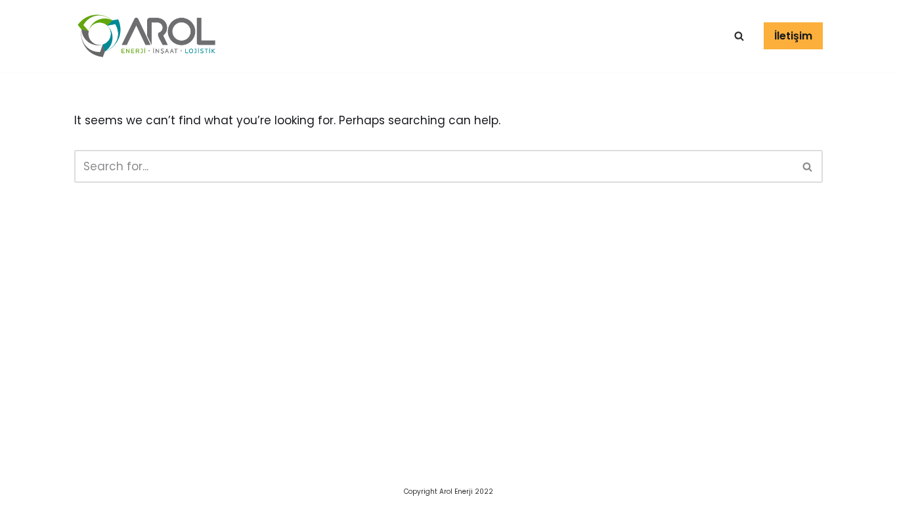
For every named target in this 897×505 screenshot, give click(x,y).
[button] (739, 36)
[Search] (808, 166)
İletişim (793, 35)
